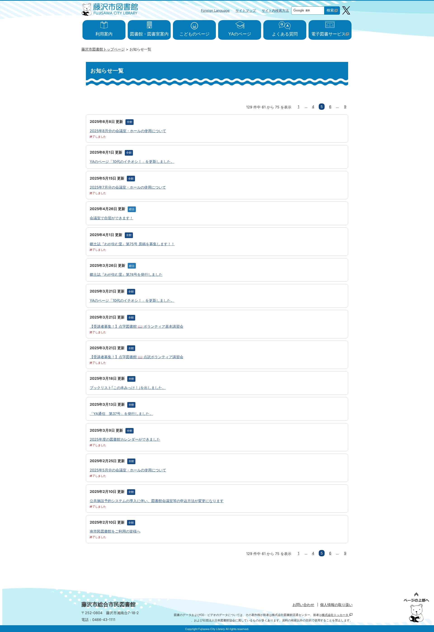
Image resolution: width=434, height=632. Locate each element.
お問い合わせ (303, 604)
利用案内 (104, 34)
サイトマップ (246, 10)
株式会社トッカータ (335, 615)
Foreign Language (215, 10)
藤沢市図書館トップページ (103, 49)
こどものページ (194, 34)
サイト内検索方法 (275, 10)
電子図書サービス (328, 34)
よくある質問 (285, 34)
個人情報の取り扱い (336, 604)
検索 (330, 10)
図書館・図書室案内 (149, 34)
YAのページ (239, 34)
